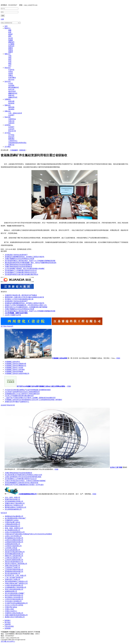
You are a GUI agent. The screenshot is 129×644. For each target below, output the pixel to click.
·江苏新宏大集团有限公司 (13, 546)
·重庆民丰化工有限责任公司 (14, 505)
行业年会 (11, 69)
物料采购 (11, 107)
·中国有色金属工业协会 (12, 522)
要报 (9, 60)
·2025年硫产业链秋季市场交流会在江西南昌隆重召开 (22, 392)
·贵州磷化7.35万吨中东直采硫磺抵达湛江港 (19, 299)
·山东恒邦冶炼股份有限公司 (14, 559)
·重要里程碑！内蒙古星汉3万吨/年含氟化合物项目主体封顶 (24, 297)
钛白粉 (10, 38)
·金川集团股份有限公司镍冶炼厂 (15, 518)
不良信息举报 (9, 626)
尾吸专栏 (11, 95)
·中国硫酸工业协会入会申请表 (15, 369)
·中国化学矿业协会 (11, 607)
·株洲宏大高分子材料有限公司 (15, 617)
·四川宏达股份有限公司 (12, 573)
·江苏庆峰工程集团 (11, 548)
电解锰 (10, 50)
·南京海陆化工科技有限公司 (14, 597)
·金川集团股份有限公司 (12, 530)
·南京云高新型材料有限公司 (14, 595)
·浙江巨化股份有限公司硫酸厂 (15, 593)
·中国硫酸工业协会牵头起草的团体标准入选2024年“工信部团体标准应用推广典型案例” (33, 399)
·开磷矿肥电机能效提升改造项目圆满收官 (18, 264)
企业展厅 (11, 115)
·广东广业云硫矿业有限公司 (14, 577)
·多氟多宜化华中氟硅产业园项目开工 (17, 401)
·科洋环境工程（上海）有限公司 (15, 575)
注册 (2, 19)
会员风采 (8, 125)
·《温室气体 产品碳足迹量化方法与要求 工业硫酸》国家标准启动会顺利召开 (30, 397)
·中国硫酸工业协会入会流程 (14, 367)
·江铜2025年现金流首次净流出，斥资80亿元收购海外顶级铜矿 (25, 480)
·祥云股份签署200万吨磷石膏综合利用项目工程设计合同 (23, 475)
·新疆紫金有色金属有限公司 (14, 516)
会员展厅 (11, 127)
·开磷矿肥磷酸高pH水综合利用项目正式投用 (19, 258)
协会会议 (8, 67)
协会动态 (11, 137)
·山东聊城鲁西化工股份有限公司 (15, 587)
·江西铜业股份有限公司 (12, 524)
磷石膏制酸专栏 (13, 87)
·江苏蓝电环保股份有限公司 (14, 569)
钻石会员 (4, 513)
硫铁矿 (10, 34)
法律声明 (8, 624)
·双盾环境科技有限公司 (12, 499)
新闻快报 (22, 150)
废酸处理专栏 (12, 97)
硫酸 (9, 30)
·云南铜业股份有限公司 (12, 544)
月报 (9, 56)
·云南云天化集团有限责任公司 (15, 532)
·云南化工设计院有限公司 (13, 536)
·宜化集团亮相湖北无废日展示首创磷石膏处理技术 (21, 274)
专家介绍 (11, 121)
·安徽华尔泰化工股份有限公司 (15, 503)
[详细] (118, 358)
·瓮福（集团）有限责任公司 (14, 528)
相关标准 (11, 103)
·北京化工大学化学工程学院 (14, 605)
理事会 (10, 75)
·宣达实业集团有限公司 (12, 550)
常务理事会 (12, 77)
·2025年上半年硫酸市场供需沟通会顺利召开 (19, 395)
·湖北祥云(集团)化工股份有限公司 (16, 563)
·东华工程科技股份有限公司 (14, 589)
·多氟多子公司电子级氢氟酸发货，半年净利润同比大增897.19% (26, 305)
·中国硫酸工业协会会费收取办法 (15, 365)
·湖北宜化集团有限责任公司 (14, 561)
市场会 (10, 71)
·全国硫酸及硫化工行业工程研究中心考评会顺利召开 (22, 394)
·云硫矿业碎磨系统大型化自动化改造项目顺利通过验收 (23, 477)
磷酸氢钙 (11, 42)
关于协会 (8, 133)
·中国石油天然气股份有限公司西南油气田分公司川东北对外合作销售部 (28, 534)
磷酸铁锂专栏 (12, 93)
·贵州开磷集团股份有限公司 (14, 554)
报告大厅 (8, 54)
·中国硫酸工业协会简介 (12, 361)
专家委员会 (12, 119)
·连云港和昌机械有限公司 (13, 509)
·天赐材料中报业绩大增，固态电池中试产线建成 (21, 295)
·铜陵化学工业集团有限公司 (14, 556)
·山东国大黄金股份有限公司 (14, 585)
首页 (6, 26)
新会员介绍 (12, 131)
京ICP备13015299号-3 (8, 641)
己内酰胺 (11, 44)
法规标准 (8, 99)
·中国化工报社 (9, 609)
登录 (3, 15)
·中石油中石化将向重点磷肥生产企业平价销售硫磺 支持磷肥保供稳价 (28, 390)
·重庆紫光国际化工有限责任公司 (15, 507)
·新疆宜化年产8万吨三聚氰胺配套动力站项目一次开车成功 (24, 484)
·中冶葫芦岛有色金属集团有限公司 (16, 603)
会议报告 (11, 85)
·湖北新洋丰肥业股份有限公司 (15, 552)
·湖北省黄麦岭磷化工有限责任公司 (16, 581)
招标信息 (8, 105)
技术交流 (8, 81)
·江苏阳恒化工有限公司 (12, 567)
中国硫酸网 (14, 150)
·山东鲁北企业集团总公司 (13, 558)
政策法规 (11, 101)
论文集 (10, 83)
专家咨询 (11, 123)
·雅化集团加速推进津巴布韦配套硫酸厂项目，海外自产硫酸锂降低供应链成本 (30, 262)
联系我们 (8, 620)
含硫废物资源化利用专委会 (17, 143)
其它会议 (11, 79)
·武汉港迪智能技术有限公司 (14, 501)
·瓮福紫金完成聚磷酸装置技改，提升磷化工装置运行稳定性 (24, 256)
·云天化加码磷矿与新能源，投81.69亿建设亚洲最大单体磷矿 (25, 268)
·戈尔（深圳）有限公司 (12, 497)
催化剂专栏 (12, 91)
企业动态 (11, 129)
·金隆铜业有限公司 (11, 591)
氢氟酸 (10, 40)
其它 (9, 65)
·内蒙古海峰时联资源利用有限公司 (16, 615)
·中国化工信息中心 (11, 611)
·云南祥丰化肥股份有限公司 (14, 540)
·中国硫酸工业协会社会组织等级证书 (17, 373)
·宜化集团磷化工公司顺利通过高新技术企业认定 (21, 270)
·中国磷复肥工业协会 (12, 520)
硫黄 (9, 32)
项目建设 (11, 109)
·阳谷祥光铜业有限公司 (12, 526)
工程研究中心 (12, 141)
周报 (9, 58)
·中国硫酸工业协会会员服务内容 (15, 363)
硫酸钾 (10, 52)
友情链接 (8, 628)
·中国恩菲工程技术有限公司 (14, 613)
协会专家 (8, 117)
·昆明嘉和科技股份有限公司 (14, 571)
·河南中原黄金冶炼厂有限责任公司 (16, 583)
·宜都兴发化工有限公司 (12, 579)
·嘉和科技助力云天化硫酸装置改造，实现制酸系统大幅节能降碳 (26, 307)
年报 (9, 62)
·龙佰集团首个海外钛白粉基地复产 (16, 255)
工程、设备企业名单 (15, 113)
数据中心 (8, 28)
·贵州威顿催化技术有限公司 (14, 538)
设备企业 (8, 111)
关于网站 (8, 146)
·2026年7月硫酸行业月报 (13, 315)
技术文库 (11, 89)
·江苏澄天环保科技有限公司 (14, 599)
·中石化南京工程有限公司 (13, 601)
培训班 (10, 73)
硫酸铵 (10, 48)
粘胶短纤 (11, 46)
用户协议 (8, 622)
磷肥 (9, 36)
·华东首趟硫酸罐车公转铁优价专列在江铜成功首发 (21, 482)
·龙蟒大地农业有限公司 (12, 565)
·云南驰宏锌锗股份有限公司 (14, 542)
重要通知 (11, 139)
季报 (9, 64)
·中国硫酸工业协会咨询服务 (14, 371)
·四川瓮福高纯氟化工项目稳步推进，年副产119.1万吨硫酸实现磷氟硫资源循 (30, 260)
